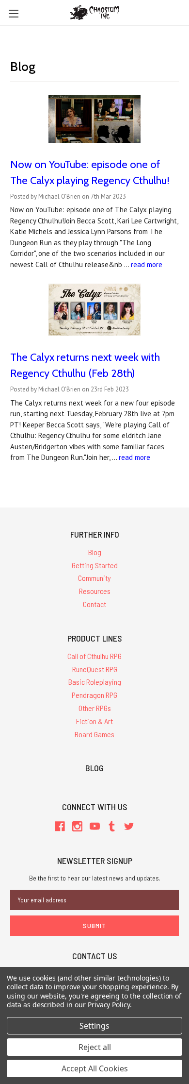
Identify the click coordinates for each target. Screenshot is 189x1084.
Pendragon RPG (94, 694)
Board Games (94, 734)
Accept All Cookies (95, 1068)
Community (94, 577)
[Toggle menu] (13, 13)
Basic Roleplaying (94, 681)
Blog (94, 552)
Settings (94, 1025)
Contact (94, 604)
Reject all (95, 1047)
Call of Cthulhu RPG (94, 656)
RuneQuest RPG (94, 669)
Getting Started (95, 565)
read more (146, 264)
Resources (94, 590)
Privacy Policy (109, 1004)
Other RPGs (95, 707)
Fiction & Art (94, 721)
